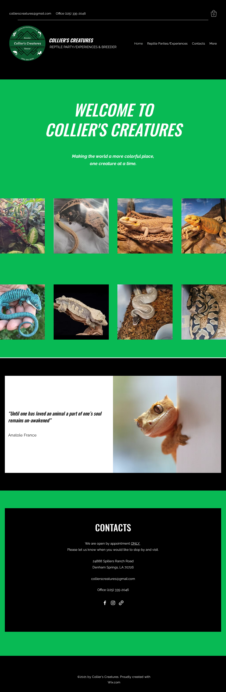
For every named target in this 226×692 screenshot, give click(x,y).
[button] (214, 13)
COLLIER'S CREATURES (71, 40)
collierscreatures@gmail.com (30, 13)
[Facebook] (105, 603)
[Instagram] (113, 603)
